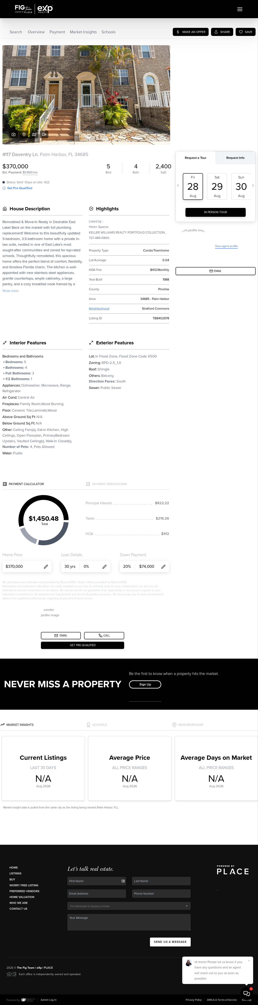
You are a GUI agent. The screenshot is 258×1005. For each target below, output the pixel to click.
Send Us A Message (170, 942)
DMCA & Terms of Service (222, 1000)
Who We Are (18, 903)
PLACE (48, 968)
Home (13, 868)
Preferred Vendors (24, 891)
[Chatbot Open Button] (246, 993)
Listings (15, 873)
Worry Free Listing (23, 885)
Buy (12, 879)
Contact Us (18, 909)
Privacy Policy (194, 1000)
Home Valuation (21, 897)
